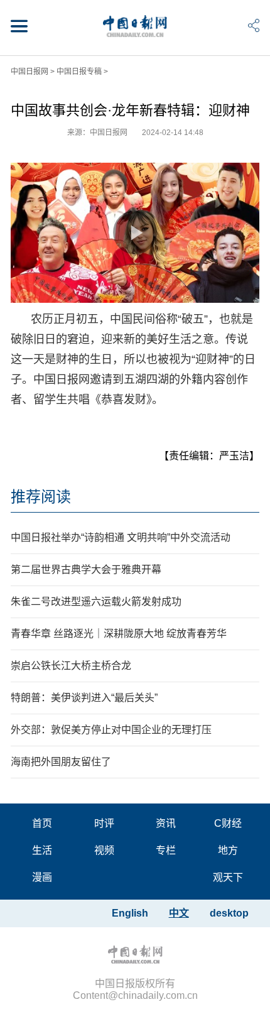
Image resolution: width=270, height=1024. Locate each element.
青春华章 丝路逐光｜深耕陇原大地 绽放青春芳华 (119, 633)
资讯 (166, 823)
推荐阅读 (41, 496)
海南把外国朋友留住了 (61, 761)
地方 (228, 850)
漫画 (42, 877)
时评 (104, 823)
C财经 (228, 823)
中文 (179, 913)
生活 (42, 850)
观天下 (228, 877)
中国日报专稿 (79, 71)
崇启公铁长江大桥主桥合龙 (71, 665)
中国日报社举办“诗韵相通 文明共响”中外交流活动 (120, 537)
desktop (229, 913)
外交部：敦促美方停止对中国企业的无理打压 (111, 729)
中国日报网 (29, 71)
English (130, 913)
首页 (42, 823)
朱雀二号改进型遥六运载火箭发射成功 (96, 601)
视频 (104, 850)
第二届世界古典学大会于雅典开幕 (86, 569)
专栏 (166, 850)
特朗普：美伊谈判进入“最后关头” (84, 697)
